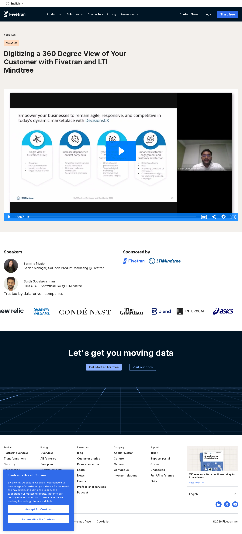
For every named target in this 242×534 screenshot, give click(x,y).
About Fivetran (123, 452)
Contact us (121, 469)
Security (9, 464)
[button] (14, 3)
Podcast (82, 492)
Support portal (160, 458)
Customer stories (88, 458)
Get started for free (104, 367)
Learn (81, 469)
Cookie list (103, 521)
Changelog (157, 469)
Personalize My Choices (38, 519)
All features (48, 458)
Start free (227, 14)
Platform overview (16, 452)
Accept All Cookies (38, 509)
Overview (46, 452)
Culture (119, 458)
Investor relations (125, 475)
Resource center (88, 464)
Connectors (95, 14)
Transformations (15, 458)
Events (81, 481)
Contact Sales (189, 14)
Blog (80, 452)
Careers (119, 464)
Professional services (91, 486)
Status (154, 464)
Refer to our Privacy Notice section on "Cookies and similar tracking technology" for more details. (35, 497)
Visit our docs (143, 367)
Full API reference (162, 475)
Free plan (46, 464)
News (81, 475)
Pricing (111, 14)
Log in (209, 14)
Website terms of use (78, 521)
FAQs (153, 481)
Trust (153, 452)
